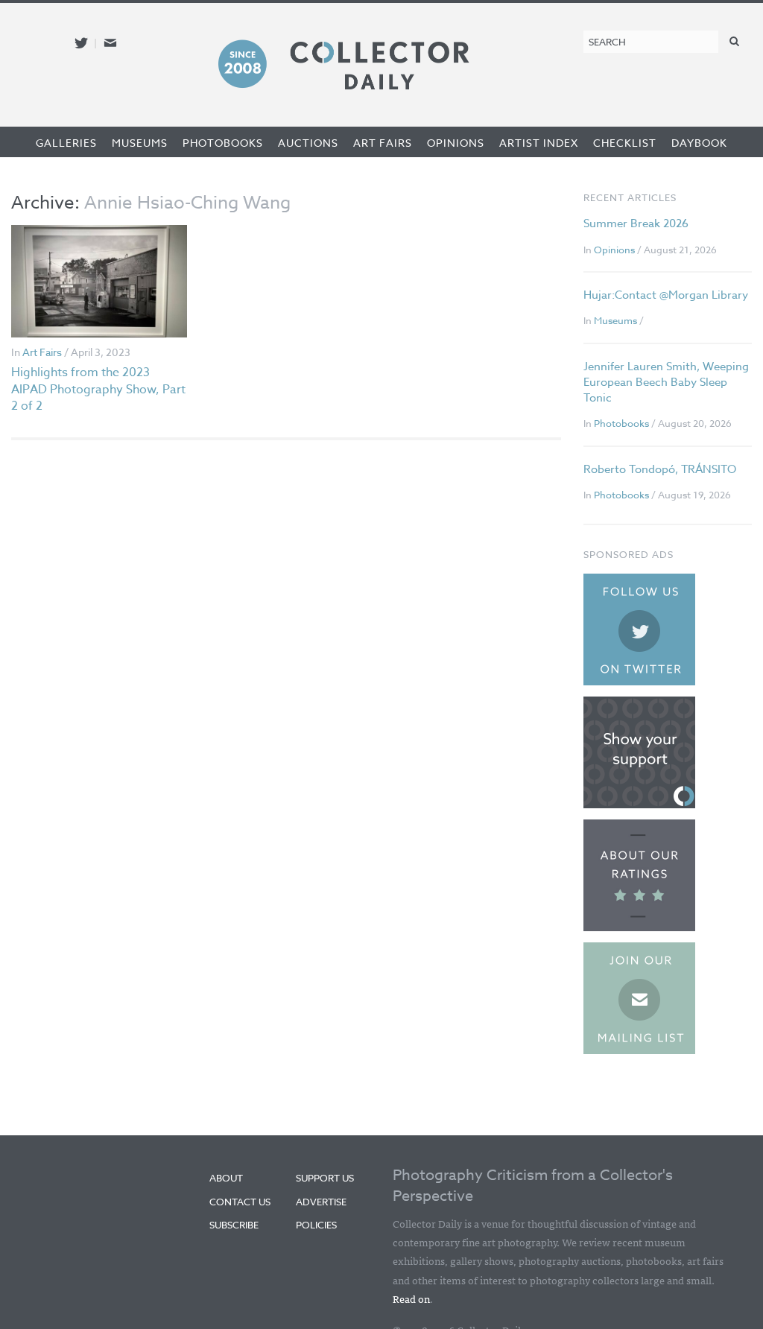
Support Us (325, 1177)
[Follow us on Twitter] (81, 43)
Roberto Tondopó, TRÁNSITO (659, 469)
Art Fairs (382, 143)
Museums (140, 143)
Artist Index (538, 143)
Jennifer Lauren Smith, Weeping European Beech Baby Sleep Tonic (666, 382)
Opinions (455, 143)
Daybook (699, 143)
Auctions (308, 143)
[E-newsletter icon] (110, 43)
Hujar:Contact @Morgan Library (665, 295)
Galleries (66, 143)
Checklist (624, 143)
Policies (316, 1224)
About (226, 1177)
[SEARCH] (735, 40)
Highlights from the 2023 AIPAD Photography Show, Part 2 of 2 (98, 389)
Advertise (321, 1201)
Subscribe (234, 1224)
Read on (411, 1298)
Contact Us (239, 1201)
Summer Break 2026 (635, 223)
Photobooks (223, 143)
